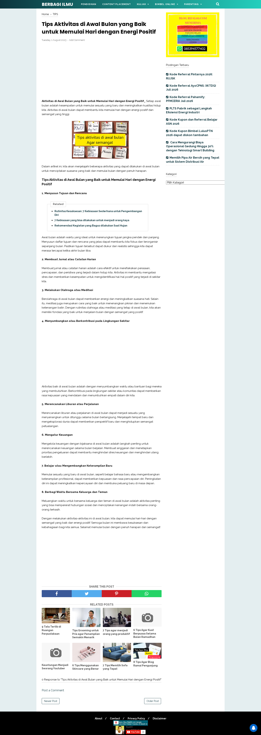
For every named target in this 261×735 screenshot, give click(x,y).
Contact (115, 718)
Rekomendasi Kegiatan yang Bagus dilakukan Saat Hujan (91, 225)
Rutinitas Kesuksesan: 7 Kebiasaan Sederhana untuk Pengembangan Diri (98, 213)
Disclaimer (159, 718)
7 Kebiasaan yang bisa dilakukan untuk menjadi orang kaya (92, 220)
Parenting (191, 4)
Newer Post (50, 701)
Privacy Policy (136, 718)
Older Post (152, 701)
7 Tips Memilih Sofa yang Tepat (115, 667)
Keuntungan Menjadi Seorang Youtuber (55, 667)
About (98, 718)
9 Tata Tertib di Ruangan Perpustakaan (51, 630)
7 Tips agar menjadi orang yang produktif (116, 632)
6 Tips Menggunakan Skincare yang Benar (85, 667)
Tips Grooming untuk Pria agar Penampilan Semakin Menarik (86, 634)
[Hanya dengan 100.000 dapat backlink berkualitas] (192, 56)
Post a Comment (53, 690)
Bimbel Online (165, 4)
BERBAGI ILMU (57, 4)
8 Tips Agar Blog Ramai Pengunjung (145, 664)
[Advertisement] (102, 70)
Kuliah (141, 4)
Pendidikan (88, 4)
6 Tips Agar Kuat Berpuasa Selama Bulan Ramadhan (144, 633)
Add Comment (77, 40)
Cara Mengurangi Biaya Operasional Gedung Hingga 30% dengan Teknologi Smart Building (190, 146)
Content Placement (116, 4)
